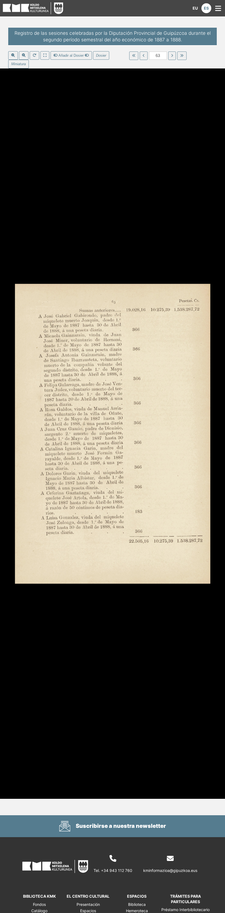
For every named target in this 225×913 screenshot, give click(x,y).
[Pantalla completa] (44, 55)
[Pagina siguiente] (172, 55)
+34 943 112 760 (116, 870)
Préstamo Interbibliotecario (185, 909)
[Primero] (133, 55)
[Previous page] (144, 55)
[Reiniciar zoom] (34, 55)
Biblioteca (137, 904)
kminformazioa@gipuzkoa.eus (170, 870)
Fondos (39, 904)
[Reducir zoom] (13, 55)
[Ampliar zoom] (24, 55)
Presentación (88, 904)
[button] (195, 8)
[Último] (181, 55)
